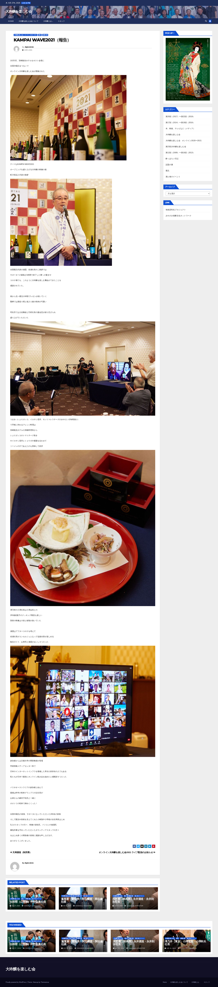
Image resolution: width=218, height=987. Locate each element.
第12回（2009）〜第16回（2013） (180, 153)
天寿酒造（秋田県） (22, 852)
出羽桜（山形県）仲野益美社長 (28, 901)
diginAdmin (29, 47)
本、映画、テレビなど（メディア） (180, 129)
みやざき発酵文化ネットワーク (178, 216)
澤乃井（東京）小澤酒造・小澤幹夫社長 (185, 943)
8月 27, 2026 (16, 948)
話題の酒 (45, 35)
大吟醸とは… (48, 21)
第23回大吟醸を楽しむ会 (176, 147)
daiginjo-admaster (32, 906)
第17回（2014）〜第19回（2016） (180, 122)
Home (11, 21)
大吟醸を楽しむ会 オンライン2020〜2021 (25, 35)
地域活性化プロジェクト (176, 210)
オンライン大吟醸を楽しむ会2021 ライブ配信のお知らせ (126, 852)
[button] (206, 21)
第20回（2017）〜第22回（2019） (180, 116)
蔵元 (40, 35)
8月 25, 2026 (119, 948)
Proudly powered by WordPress (16, 982)
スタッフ (61, 21)
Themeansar (45, 982)
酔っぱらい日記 (172, 159)
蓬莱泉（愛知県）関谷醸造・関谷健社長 (82, 900)
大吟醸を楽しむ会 (19, 11)
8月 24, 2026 (171, 948)
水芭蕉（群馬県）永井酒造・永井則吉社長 (133, 900)
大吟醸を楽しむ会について (28, 21)
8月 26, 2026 (68, 948)
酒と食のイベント (36, 898)
